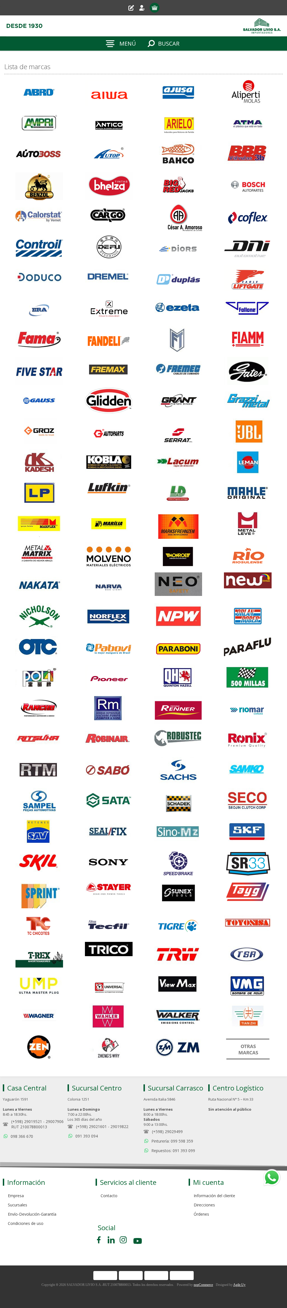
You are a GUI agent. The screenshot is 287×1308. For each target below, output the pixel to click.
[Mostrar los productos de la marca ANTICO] (108, 125)
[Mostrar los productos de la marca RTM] (39, 771)
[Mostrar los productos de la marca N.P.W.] (178, 617)
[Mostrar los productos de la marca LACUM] (178, 463)
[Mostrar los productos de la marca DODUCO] (39, 279)
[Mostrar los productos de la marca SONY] (108, 864)
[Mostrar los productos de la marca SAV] (39, 833)
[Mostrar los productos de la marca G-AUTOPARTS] (108, 432)
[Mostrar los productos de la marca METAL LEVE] (247, 525)
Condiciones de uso (25, 1223)
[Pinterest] (111, 1239)
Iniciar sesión (144, 8)
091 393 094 (86, 1136)
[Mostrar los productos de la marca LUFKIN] (108, 494)
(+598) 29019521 (26, 1121)
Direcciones (204, 1205)
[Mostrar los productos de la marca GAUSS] (39, 402)
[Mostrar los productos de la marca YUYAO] (247, 1017)
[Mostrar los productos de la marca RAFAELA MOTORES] (108, 710)
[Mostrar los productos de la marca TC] (39, 925)
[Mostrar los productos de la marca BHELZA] (108, 186)
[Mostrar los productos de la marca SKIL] (39, 864)
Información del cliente (214, 1195)
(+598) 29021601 (91, 1126)
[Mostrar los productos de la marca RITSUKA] (39, 740)
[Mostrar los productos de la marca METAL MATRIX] (39, 556)
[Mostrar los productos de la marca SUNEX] (178, 894)
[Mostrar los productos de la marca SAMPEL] (39, 802)
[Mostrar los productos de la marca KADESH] (39, 463)
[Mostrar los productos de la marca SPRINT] (39, 894)
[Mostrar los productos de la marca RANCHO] (39, 710)
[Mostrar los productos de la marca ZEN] (39, 1048)
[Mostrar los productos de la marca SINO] (178, 833)
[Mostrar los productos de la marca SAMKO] (247, 771)
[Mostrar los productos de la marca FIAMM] (247, 340)
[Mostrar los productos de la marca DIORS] (178, 248)
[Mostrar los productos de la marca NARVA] (108, 586)
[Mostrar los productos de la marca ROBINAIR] (108, 740)
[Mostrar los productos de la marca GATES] (247, 371)
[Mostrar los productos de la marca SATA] (108, 802)
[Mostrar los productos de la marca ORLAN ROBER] (247, 617)
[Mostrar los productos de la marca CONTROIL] (39, 248)
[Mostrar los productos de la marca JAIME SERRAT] (178, 432)
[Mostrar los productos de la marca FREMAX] (108, 371)
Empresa (16, 1195)
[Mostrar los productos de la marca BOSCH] (247, 186)
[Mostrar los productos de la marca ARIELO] (178, 125)
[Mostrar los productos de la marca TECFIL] (108, 925)
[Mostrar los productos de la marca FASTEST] (178, 340)
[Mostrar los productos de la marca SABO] (108, 771)
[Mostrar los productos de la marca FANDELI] (108, 340)
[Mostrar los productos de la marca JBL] (247, 432)
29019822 (119, 1126)
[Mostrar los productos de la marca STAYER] (108, 894)
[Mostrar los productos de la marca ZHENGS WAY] (108, 1048)
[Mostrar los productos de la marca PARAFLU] (247, 648)
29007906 (55, 1121)
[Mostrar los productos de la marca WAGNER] (39, 1017)
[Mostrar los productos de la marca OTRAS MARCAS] (247, 1048)
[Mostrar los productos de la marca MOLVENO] (108, 556)
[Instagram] (123, 1239)
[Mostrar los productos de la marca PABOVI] (108, 648)
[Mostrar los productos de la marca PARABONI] (178, 648)
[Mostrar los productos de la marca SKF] (247, 833)
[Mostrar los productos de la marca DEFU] (108, 248)
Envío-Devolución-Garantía (32, 1214)
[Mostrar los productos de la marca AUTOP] (108, 155)
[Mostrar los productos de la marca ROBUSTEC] (178, 740)
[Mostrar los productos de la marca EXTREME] (108, 309)
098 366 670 (22, 1136)
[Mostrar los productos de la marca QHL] (178, 679)
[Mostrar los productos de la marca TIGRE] (178, 925)
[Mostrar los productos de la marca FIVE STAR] (39, 371)
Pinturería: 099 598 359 (172, 1141)
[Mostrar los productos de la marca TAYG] (247, 894)
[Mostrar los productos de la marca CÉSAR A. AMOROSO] (178, 217)
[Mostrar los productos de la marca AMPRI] (39, 125)
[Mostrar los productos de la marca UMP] (39, 987)
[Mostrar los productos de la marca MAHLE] (247, 494)
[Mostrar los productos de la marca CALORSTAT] (39, 217)
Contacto (109, 1195)
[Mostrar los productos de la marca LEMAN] (247, 463)
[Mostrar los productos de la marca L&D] (178, 494)
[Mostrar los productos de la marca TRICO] (108, 956)
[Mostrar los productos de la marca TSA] (247, 956)
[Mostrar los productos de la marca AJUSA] (178, 94)
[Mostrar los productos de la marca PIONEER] (108, 679)
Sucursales (17, 1205)
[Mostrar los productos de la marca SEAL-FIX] (108, 833)
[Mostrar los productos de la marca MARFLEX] (39, 525)
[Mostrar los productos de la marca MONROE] (178, 556)
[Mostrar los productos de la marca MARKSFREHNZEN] (178, 525)
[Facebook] (100, 1239)
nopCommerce (203, 1285)
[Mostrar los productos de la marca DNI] (247, 248)
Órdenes (201, 1214)
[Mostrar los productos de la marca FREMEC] (178, 371)
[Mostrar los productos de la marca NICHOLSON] (39, 617)
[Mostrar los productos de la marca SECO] (247, 802)
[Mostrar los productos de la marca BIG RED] (178, 186)
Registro (133, 8)
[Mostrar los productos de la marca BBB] (247, 155)
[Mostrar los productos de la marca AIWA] (108, 94)
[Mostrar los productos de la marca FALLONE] (247, 309)
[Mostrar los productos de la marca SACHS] (178, 771)
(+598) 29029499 (167, 1131)
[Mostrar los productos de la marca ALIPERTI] (247, 94)
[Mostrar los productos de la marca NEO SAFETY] (178, 586)
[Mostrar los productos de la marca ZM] (178, 1048)
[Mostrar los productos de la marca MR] (247, 556)
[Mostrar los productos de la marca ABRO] (39, 94)
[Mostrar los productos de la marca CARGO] (108, 217)
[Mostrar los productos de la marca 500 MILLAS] (247, 679)
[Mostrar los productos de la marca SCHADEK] (178, 802)
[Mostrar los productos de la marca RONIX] (247, 740)
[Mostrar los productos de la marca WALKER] (178, 1017)
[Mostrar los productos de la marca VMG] (247, 987)
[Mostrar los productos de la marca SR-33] (247, 864)
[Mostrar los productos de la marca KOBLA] (108, 463)
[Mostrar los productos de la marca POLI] (39, 679)
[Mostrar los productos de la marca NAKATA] (39, 586)
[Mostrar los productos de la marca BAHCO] (178, 155)
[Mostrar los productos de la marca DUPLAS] (178, 279)
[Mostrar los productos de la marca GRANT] (178, 402)
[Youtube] (138, 1242)
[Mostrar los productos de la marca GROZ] (39, 432)
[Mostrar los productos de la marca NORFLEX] (108, 617)
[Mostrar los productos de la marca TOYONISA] (247, 925)
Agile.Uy (239, 1285)
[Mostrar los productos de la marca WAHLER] (108, 1017)
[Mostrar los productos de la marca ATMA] (247, 125)
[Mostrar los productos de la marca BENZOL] (39, 186)
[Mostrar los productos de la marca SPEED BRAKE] (178, 864)
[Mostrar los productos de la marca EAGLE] (247, 279)
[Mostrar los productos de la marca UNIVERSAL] (108, 987)
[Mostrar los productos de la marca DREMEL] (108, 279)
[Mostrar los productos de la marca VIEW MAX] (178, 987)
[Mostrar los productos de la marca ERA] (39, 309)
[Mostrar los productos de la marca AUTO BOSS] (39, 155)
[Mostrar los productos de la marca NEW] (247, 586)
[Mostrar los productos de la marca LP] (39, 494)
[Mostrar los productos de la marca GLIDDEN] (108, 402)
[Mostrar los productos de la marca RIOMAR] (247, 710)
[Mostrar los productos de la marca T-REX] (39, 956)
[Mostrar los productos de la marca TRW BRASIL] (178, 956)
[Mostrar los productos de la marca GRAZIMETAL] (247, 402)
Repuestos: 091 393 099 (173, 1150)
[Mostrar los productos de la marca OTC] (39, 648)
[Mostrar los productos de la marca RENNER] (178, 710)
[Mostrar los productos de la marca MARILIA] (108, 525)
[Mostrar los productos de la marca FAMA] (39, 340)
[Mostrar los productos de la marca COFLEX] (247, 217)
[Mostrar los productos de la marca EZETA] (178, 309)
